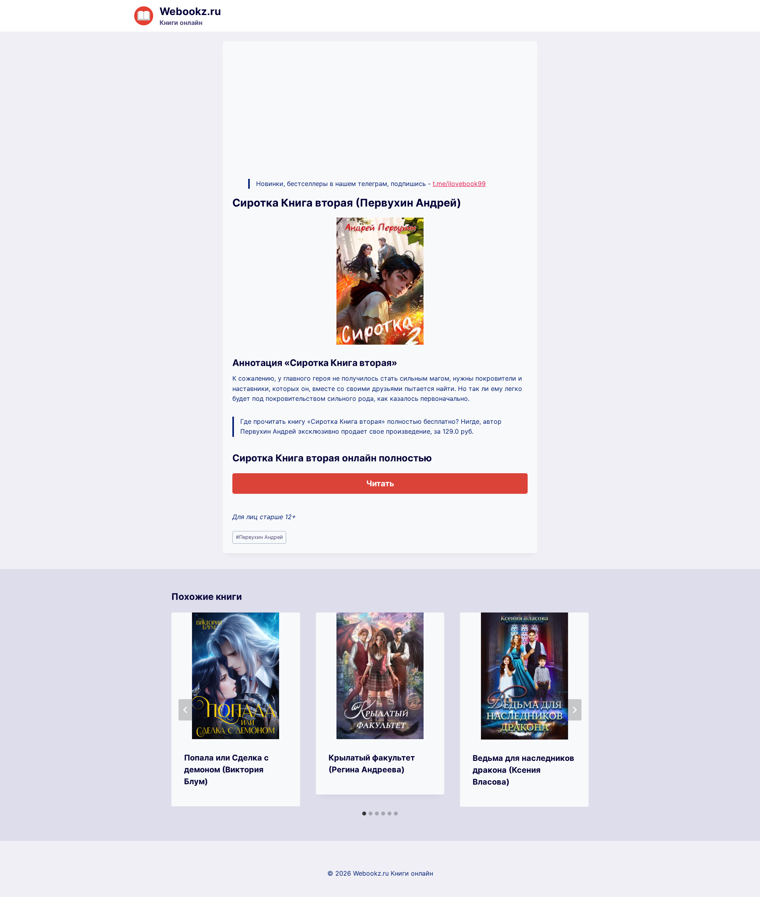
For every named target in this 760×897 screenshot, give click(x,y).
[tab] (364, 813)
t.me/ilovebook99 (459, 184)
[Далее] (574, 710)
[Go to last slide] (186, 710)
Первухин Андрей (259, 537)
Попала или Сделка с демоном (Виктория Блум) (226, 769)
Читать (380, 483)
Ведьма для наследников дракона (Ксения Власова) (523, 770)
